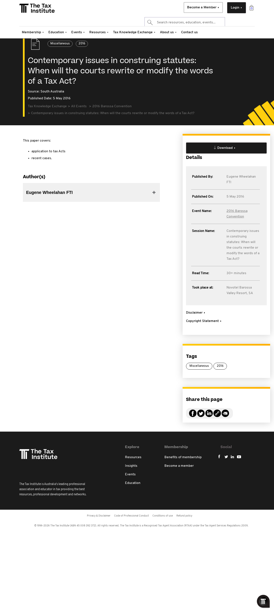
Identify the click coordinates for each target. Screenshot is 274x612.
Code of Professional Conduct (131, 516)
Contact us (189, 32)
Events (76, 32)
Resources (97, 32)
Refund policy (184, 516)
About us (167, 32)
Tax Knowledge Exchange (133, 32)
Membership (31, 32)
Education (56, 32)
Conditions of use (162, 516)
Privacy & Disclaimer (98, 516)
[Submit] (150, 22)
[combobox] (184, 22)
